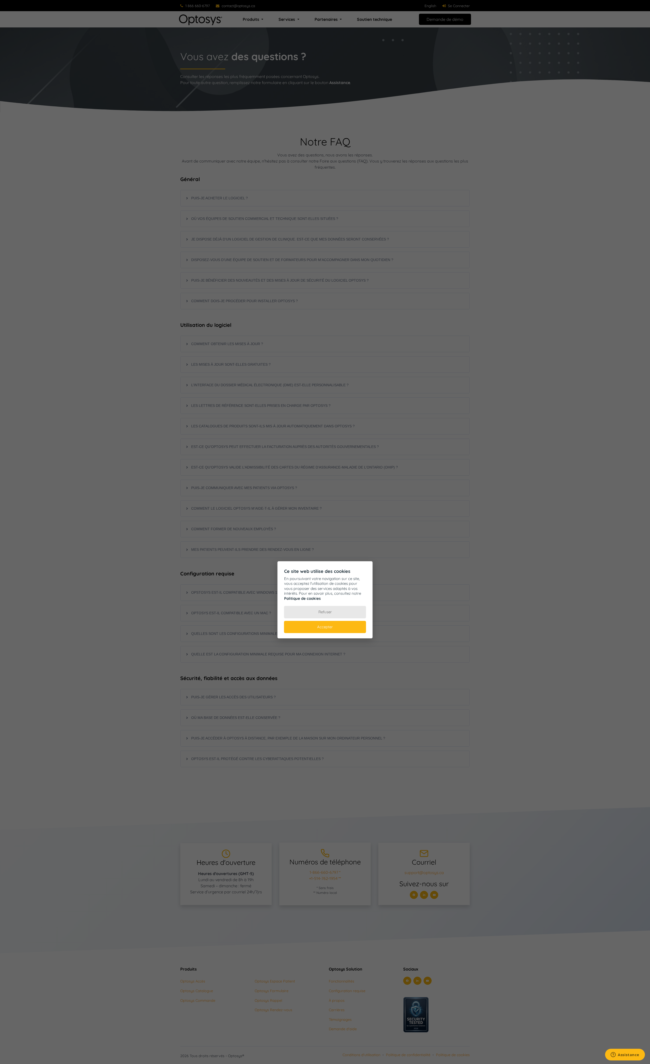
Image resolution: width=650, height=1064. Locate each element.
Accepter (325, 626)
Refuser (325, 611)
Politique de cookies (302, 598)
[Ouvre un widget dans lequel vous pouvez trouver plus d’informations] (625, 1055)
